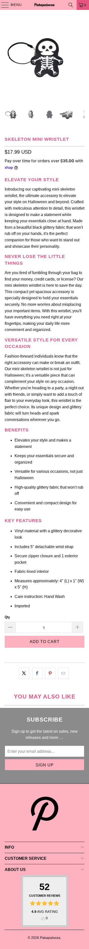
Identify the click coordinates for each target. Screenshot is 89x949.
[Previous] (8, 58)
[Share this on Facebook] (37, 673)
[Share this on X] (24, 673)
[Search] (70, 5)
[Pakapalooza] (44, 5)
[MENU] (2, 5)
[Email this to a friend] (63, 673)
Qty (7, 617)
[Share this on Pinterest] (50, 673)
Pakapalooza (50, 938)
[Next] (81, 58)
